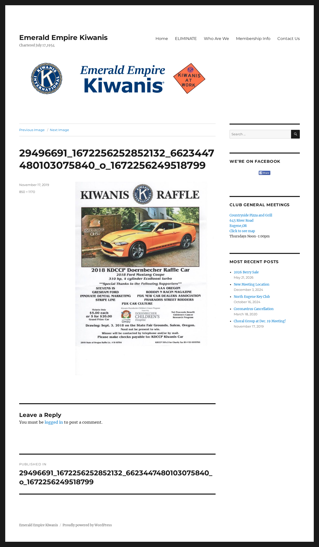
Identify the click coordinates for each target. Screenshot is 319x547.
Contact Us (288, 38)
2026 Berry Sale (246, 272)
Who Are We (216, 38)
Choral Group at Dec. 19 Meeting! (260, 321)
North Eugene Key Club (252, 297)
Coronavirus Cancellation (254, 309)
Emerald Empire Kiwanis (63, 37)
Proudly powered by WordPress (87, 525)
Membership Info (253, 38)
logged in (54, 422)
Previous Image (32, 130)
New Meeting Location (251, 284)
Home (162, 38)
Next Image (59, 130)
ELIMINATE (186, 38)
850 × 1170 (27, 192)
